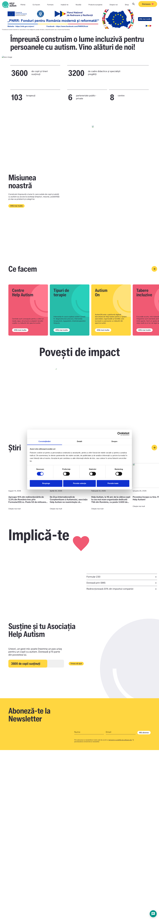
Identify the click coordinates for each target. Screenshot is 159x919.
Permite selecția (79, 483)
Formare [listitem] (50, 5)
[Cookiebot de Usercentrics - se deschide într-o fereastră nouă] (119, 434)
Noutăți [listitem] (78, 5)
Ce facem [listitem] (36, 5)
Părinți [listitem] (22, 5)
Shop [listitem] (127, 5)
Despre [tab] (114, 441)
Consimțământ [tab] (45, 441)
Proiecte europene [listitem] (95, 5)
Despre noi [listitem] (114, 5)
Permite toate (113, 483)
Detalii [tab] (79, 441)
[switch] (66, 474)
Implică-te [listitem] (64, 5)
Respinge (46, 483)
